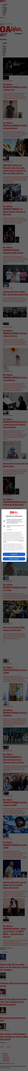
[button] (14, 530)
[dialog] (14, 535)
